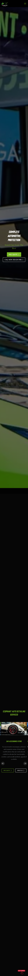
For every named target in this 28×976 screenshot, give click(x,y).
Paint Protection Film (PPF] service (14, 741)
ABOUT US (20, 770)
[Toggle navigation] (25, 3)
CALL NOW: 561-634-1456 (13, 260)
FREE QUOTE (13, 254)
